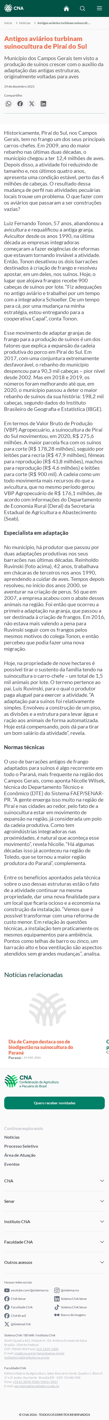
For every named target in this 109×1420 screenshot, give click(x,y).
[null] (8, 104)
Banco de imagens (73, 1315)
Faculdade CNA (22, 1307)
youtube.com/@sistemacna (29, 1290)
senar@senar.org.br (51, 1353)
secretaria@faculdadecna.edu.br (37, 1386)
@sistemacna (70, 1290)
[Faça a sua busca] (82, 8)
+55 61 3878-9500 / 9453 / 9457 (35, 1382)
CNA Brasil (18, 1316)
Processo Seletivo (21, 1145)
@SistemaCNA (21, 1324)
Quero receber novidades (54, 1103)
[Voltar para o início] (66, 8)
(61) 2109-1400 (47, 1349)
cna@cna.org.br (25, 1353)
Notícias (24, 23)
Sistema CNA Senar (74, 1299)
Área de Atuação (19, 1154)
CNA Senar (18, 1299)
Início (8, 23)
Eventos (12, 1163)
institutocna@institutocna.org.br (27, 1357)
